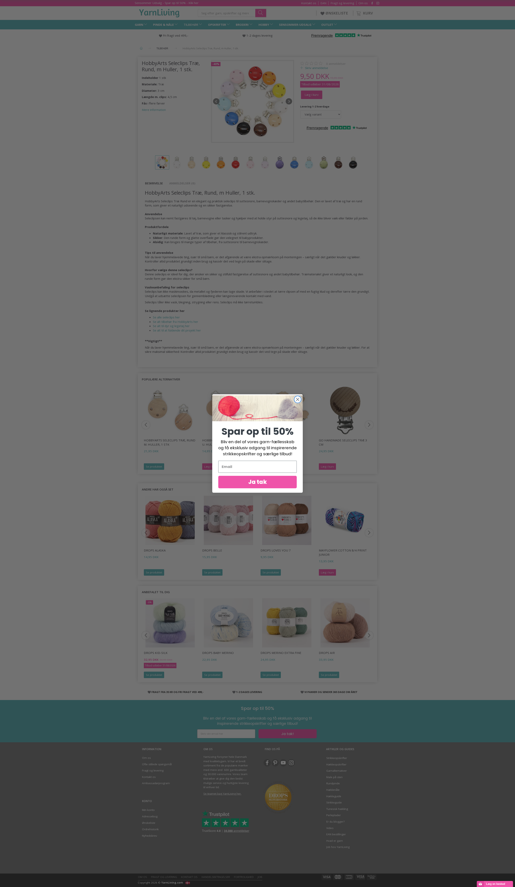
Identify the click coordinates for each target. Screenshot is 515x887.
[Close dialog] (297, 399)
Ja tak (257, 482)
